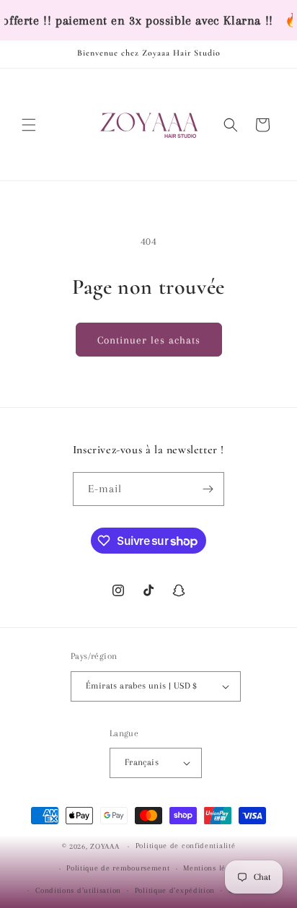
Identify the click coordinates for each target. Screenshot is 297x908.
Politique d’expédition (175, 890)
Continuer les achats (148, 340)
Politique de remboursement (117, 868)
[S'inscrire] (207, 489)
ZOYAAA (104, 846)
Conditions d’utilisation (78, 890)
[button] (29, 125)
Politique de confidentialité (186, 845)
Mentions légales (213, 868)
